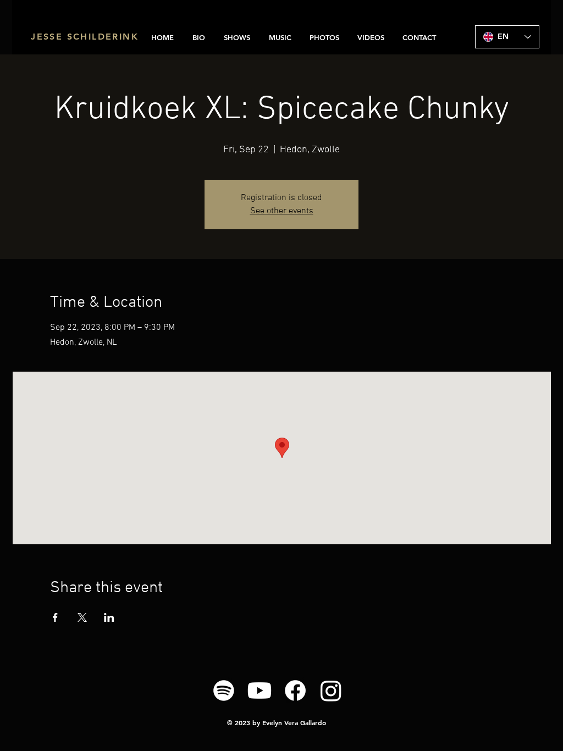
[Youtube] (259, 690)
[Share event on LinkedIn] (109, 617)
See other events (281, 211)
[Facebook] (295, 690)
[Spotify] (224, 690)
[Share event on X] (82, 617)
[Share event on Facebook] (55, 617)
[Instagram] (331, 690)
